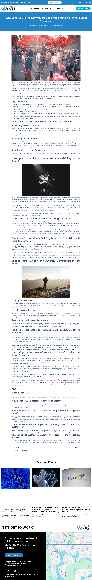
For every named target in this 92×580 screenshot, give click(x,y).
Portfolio (45, 8)
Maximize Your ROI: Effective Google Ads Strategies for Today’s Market (76, 509)
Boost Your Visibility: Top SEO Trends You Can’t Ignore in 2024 (14, 511)
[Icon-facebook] (86, 2)
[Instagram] (80, 2)
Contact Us (59, 8)
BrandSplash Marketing (54, 380)
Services (36, 8)
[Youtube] (90, 2)
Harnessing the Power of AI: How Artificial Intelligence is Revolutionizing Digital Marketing (45, 509)
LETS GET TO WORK (83, 8)
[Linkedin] (15, 571)
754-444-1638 (56, 2)
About (30, 8)
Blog (51, 8)
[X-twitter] (83, 2)
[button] (23, 451)
